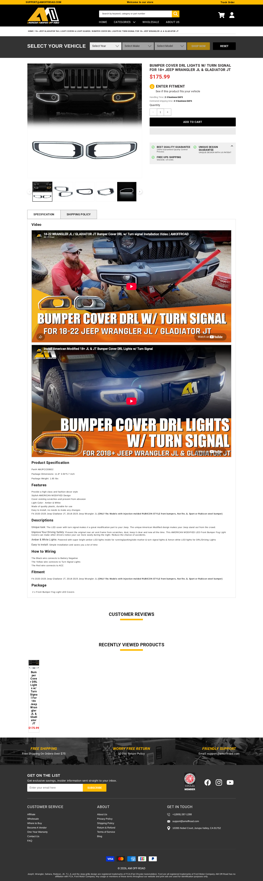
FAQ (29, 840)
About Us (102, 814)
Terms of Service (106, 832)
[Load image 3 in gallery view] (84, 191)
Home (103, 22)
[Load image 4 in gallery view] (106, 191)
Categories (123, 22)
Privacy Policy (104, 818)
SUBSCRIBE (94, 787)
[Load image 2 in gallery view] (63, 191)
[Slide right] (139, 191)
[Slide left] (29, 191)
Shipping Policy (79, 214)
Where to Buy (34, 823)
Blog (99, 836)
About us (173, 22)
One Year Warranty (37, 832)
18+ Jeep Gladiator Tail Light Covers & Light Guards (62, 31)
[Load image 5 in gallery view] (127, 191)
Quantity (155, 105)
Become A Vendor (37, 827)
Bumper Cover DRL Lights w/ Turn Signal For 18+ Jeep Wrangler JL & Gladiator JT (135, 31)
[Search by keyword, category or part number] (175, 14)
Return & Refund (106, 827)
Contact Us (33, 836)
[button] (221, 15)
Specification (43, 214)
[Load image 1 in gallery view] (42, 191)
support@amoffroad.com (223, 753)
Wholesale (33, 818)
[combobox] (139, 14)
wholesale (150, 22)
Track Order (228, 2)
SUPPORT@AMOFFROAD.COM (43, 2)
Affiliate (31, 814)
